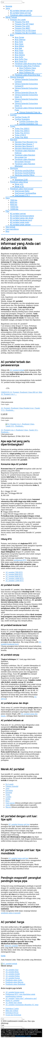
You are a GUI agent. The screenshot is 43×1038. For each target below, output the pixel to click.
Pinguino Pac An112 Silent (25, 33)
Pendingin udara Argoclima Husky (28, 64)
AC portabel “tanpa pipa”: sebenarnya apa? (21, 998)
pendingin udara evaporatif (10, 913)
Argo (12, 35)
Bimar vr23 (19, 184)
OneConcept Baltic (22, 191)
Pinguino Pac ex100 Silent (25, 31)
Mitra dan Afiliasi (12, 1011)
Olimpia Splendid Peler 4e (29, 112)
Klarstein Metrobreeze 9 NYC (26, 148)
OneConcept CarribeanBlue (25, 193)
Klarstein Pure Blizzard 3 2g (26, 142)
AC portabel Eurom (13, 978)
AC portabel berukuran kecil (21, 220)
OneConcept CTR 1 (22, 195)
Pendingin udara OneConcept (21, 189)
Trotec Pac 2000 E (22, 128)
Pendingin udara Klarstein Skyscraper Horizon (25, 160)
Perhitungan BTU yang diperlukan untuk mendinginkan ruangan (20, 995)
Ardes (8, 805)
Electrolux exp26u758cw (24, 175)
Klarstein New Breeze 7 (24, 144)
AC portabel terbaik (17, 370)
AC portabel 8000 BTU (14, 574)
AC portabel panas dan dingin (21, 218)
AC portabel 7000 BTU (14, 572)
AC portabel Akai (12, 970)
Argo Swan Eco (21, 61)
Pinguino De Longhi (18, 20)
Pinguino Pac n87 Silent (24, 24)
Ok (16, 1036)
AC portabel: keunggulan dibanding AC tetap (22, 1005)
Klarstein (13, 140)
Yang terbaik (10, 227)
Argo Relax (19, 53)
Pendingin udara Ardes (14, 980)
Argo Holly (19, 42)
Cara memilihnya (12, 229)
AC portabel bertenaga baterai (22, 216)
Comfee (13, 115)
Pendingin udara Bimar (19, 182)
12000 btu (14, 209)
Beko (7, 801)
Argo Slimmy (20, 55)
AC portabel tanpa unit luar (20, 13)
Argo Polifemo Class (27, 68)
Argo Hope (19, 44)
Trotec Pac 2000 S (22, 131)
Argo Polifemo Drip (27, 70)
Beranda (9, 6)
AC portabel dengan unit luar (21, 11)
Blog (7, 231)
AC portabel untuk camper (20, 225)
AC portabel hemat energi (15, 992)
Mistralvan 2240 (21, 180)
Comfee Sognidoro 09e (28, 121)
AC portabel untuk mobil (19, 222)
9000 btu (13, 205)
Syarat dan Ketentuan (13, 1015)
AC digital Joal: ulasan (14, 1003)
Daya (8, 198)
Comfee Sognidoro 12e (28, 124)
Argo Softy (19, 57)
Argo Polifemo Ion (26, 72)
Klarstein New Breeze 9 (24, 146)
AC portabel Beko (12, 972)
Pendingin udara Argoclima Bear (27, 75)
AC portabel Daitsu (13, 976)
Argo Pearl (19, 50)
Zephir (8, 799)
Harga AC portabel (12, 1000)
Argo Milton (19, 46)
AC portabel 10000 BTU (15, 578)
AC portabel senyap (18, 214)
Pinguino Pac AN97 (22, 28)
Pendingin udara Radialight (15, 984)
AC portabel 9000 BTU (14, 576)
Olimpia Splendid (17, 77)
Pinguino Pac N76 (22, 22)
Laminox (13, 177)
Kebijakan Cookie (12, 1009)
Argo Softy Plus (21, 59)
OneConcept (10, 803)
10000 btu (14, 207)
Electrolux (14, 168)
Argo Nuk (18, 48)
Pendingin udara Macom (14, 982)
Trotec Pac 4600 (21, 137)
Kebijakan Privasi (12, 1013)
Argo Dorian (19, 37)
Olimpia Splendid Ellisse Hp (26, 93)
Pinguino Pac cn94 (22, 26)
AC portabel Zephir (13, 974)
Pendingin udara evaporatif (21, 15)
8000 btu (13, 202)
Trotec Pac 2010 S (22, 133)
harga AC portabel (11, 946)
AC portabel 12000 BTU (15, 581)
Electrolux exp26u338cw (24, 171)
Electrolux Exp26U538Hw (25, 173)
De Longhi (9, 784)
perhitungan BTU (20, 560)
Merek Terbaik (11, 17)
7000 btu (13, 200)
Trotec (12, 126)
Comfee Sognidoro (22, 119)
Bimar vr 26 (19, 186)
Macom (8, 807)
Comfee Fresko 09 (22, 117)
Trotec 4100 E (20, 135)
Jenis (8, 8)
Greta (3, 956)
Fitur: (7, 211)
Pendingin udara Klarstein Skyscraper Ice (25, 156)
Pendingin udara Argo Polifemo (27, 66)
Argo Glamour (20, 39)
